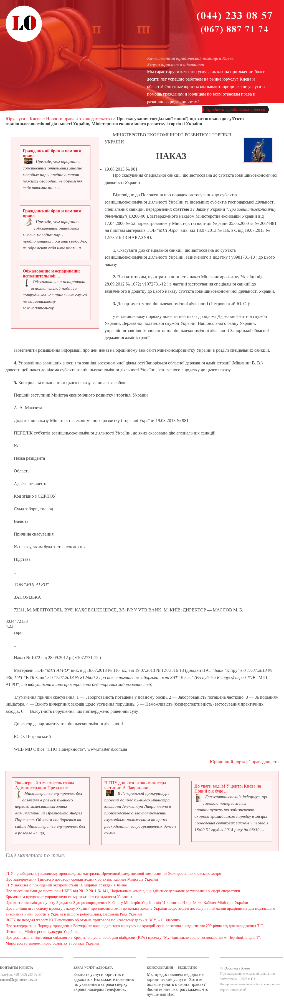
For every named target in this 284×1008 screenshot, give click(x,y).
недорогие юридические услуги (175, 977)
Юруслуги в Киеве (23, 118)
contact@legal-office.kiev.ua (18, 980)
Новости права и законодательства (79, 118)
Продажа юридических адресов (235, 109)
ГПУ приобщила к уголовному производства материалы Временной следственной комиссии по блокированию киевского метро (113, 873)
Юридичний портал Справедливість (244, 761)
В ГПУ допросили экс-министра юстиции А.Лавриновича (135, 785)
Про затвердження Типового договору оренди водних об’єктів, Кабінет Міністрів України (82, 879)
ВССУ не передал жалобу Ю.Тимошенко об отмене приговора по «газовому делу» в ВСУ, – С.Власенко (93, 920)
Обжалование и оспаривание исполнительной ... (51, 273)
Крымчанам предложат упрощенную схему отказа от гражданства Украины (69, 897)
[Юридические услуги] (24, 41)
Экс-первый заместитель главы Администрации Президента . (44, 785)
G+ (253, 979)
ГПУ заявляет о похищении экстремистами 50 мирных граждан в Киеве (66, 885)
